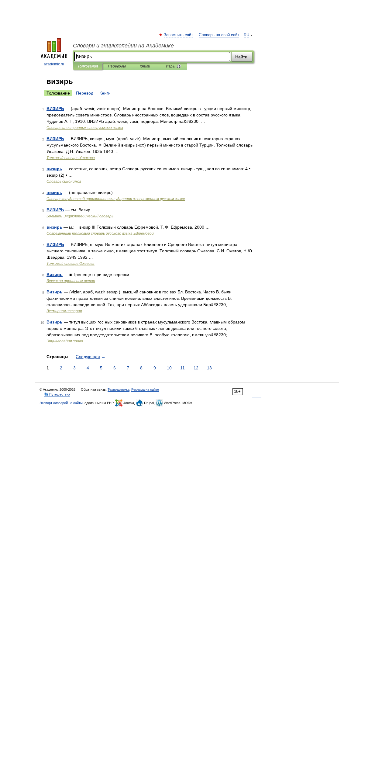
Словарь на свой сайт (219, 35)
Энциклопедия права (64, 341)
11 (182, 367)
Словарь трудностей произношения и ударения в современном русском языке (115, 199)
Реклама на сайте (145, 389)
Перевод (84, 93)
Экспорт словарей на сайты (61, 403)
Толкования (87, 66)
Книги (145, 66)
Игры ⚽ (173, 66)
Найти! (242, 56)
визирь (54, 168)
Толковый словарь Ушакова (70, 158)
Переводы (117, 66)
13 (209, 367)
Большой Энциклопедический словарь (79, 216)
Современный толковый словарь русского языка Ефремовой (100, 233)
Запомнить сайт (178, 35)
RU (246, 35)
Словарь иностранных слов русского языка (84, 128)
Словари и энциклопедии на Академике (123, 46)
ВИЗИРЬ (55, 108)
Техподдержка (118, 389)
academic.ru (54, 64)
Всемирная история (64, 311)
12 (196, 367)
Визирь (54, 274)
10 (169, 367)
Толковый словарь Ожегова (70, 263)
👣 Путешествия (57, 394)
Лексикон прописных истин (70, 281)
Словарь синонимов (63, 181)
